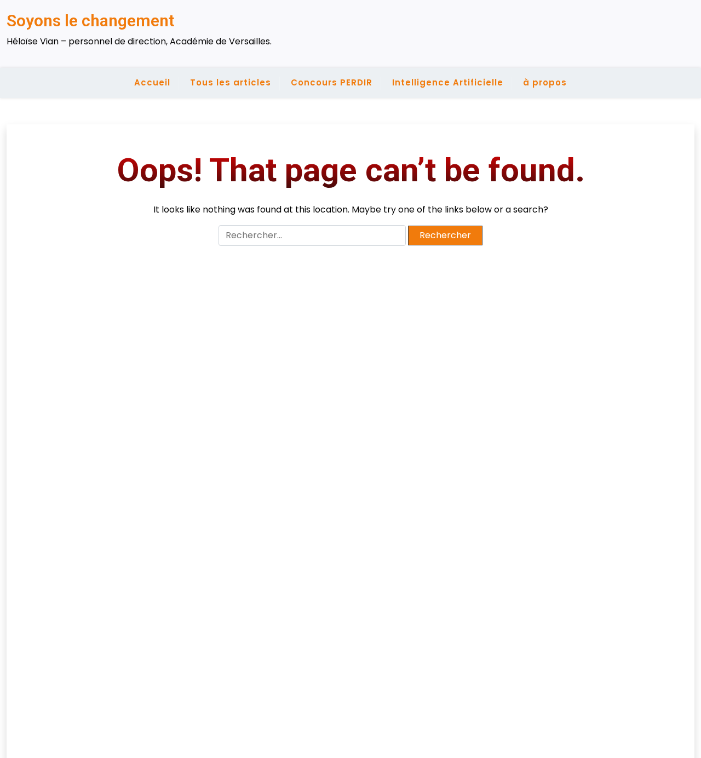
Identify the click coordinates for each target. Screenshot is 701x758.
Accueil (152, 82)
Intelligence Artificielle (447, 82)
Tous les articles (230, 82)
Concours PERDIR (331, 82)
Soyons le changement (90, 20)
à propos (545, 82)
